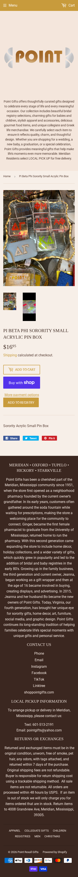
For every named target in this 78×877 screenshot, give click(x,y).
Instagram (39, 666)
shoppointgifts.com (39, 692)
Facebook (39, 673)
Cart (71, 5)
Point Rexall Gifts (28, 852)
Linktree (39, 686)
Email (39, 660)
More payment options (22, 395)
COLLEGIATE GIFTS (36, 830)
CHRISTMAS (52, 836)
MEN (37, 836)
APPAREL (14, 830)
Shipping (10, 355)
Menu (13, 5)
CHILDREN (59, 830)
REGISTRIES (22, 836)
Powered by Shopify (55, 852)
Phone (39, 653)
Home (7, 176)
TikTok (39, 679)
